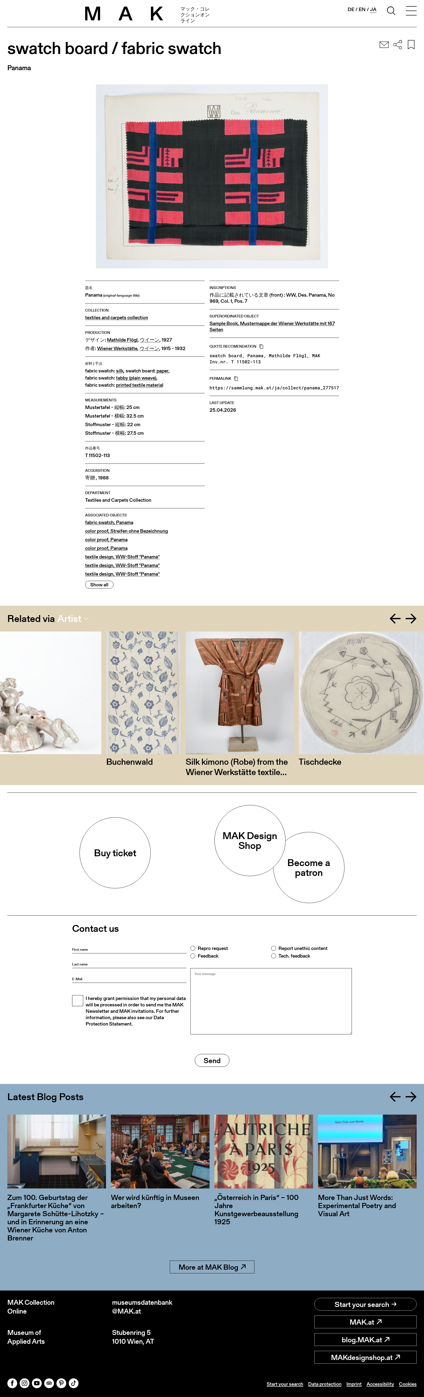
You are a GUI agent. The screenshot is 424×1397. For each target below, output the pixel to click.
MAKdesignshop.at (362, 1357)
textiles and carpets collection (116, 318)
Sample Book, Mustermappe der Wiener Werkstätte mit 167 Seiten (272, 326)
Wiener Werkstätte (117, 348)
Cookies (408, 1384)
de (351, 9)
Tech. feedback (294, 955)
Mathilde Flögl (122, 340)
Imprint (354, 1384)
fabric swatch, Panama (109, 522)
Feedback (208, 955)
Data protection (325, 1384)
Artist (69, 618)
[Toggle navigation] (411, 11)
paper (163, 371)
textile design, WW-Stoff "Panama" (122, 557)
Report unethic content (303, 948)
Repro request (213, 948)
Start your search (362, 1304)
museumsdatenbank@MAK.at (142, 1307)
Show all (99, 584)
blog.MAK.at (362, 1339)
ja (373, 9)
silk (119, 371)
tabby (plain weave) (136, 378)
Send (212, 1060)
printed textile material (139, 385)
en (362, 9)
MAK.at (362, 1322)
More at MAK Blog (208, 1267)
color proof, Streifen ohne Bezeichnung (126, 531)
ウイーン (149, 340)
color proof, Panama (106, 540)
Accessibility (380, 1384)
